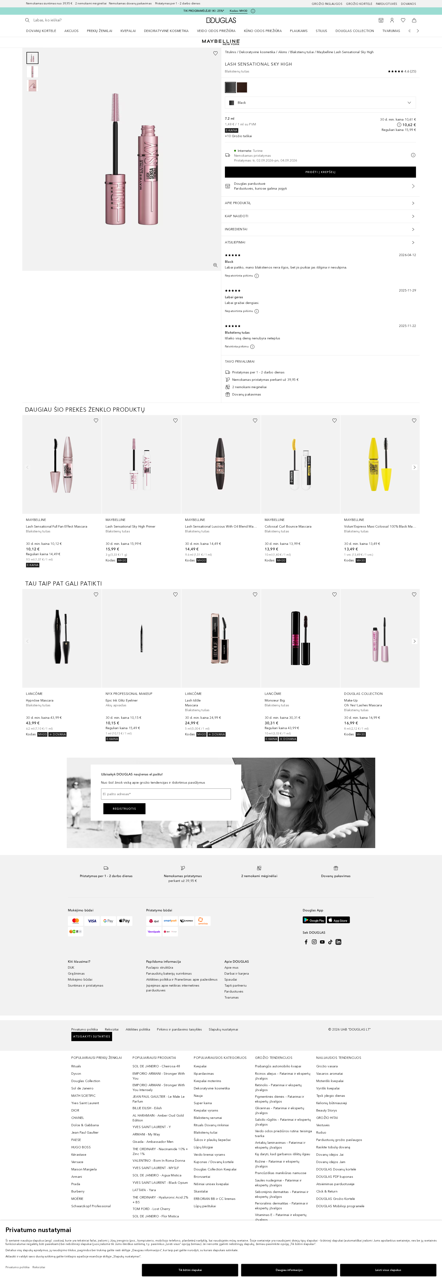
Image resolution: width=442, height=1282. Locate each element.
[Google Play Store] (314, 919)
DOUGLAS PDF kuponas (334, 1177)
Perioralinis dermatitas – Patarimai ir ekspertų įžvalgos (281, 1205)
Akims (282, 52)
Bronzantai (202, 1177)
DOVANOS (408, 4)
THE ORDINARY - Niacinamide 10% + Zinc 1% (160, 1151)
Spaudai (230, 980)
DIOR (75, 1110)
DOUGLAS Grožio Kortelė (335, 1199)
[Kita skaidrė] (414, 31)
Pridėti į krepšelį (320, 172)
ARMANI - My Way (146, 1134)
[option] (230, 87)
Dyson (76, 1074)
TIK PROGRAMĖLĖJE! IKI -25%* (203, 10)
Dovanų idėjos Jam (330, 1162)
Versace (77, 1162)
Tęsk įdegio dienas (330, 1096)
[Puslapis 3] (32, 86)
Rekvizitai (112, 1029)
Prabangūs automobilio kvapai (278, 1066)
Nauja (198, 1096)
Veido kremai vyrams (209, 1155)
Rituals (76, 1066)
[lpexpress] (186, 921)
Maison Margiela (84, 1169)
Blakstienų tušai (302, 52)
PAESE (76, 1140)
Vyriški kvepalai (328, 1088)
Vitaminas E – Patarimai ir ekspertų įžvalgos (280, 1217)
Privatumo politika (84, 1029)
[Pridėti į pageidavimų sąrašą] (215, 53)
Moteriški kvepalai (330, 1081)
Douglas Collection (355, 31)
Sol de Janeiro (82, 1088)
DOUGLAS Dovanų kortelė (336, 1169)
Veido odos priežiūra (216, 31)
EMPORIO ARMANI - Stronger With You (159, 1076)
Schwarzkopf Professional (91, 1206)
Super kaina (203, 1103)
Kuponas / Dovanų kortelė (214, 1162)
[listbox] (320, 103)
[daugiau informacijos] (399, 124)
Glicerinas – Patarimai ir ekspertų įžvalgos (279, 1110)
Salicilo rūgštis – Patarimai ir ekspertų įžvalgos (283, 1122)
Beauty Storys (326, 1110)
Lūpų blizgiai (203, 1147)
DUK (71, 968)
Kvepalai (128, 31)
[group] (32, 72)
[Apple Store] (338, 919)
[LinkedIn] (338, 941)
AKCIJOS (71, 31)
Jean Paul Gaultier (85, 1133)
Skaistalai (201, 1191)
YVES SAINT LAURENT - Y (152, 1127)
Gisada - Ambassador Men (153, 1142)
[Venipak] (154, 931)
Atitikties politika (138, 1029)
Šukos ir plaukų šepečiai (212, 1140)
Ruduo (321, 1133)
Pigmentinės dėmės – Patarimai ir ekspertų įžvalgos (279, 1099)
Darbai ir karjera (236, 974)
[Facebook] (306, 941)
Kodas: (238, 10)
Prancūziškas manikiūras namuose (280, 1173)
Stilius (321, 31)
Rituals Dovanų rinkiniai (211, 1125)
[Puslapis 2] (32, 72)
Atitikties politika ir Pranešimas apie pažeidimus (182, 980)
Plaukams (299, 31)
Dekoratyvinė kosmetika (166, 31)
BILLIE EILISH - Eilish (147, 1108)
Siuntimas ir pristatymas (85, 985)
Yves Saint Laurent (85, 1103)
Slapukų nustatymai (223, 1029)
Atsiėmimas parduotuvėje (335, 1184)
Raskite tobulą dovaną (333, 1147)
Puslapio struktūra (159, 968)
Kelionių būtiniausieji (331, 1103)
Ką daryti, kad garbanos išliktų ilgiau (282, 1154)
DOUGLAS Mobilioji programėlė (340, 1206)
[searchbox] (67, 20)
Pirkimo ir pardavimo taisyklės (179, 1029)
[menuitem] (44, 31)
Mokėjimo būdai (80, 980)
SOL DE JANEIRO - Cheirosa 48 (156, 1066)
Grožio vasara (327, 1066)
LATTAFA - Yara (144, 1190)
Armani (76, 1177)
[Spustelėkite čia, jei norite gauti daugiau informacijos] (253, 11)
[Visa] (92, 921)
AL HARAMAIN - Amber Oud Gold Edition (158, 1118)
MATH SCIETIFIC (83, 1096)
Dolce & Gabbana (85, 1125)
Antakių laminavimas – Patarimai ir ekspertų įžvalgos (280, 1145)
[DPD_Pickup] (170, 931)
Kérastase (78, 1155)
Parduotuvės (386, 4)
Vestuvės (323, 1125)
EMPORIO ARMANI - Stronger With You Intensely (159, 1087)
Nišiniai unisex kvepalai (211, 1184)
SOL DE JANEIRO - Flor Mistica (156, 1216)
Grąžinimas (76, 974)
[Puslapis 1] (32, 58)
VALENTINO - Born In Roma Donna (159, 1161)
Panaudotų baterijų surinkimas (169, 974)
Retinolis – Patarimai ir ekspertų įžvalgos (278, 1087)
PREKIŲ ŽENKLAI (99, 31)
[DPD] (154, 921)
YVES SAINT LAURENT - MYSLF (156, 1168)
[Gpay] (108, 921)
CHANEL (77, 1118)
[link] (62, 491)
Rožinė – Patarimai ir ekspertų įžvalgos (277, 1164)
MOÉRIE (77, 1199)
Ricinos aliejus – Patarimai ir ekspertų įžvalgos (282, 1076)
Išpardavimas (204, 1074)
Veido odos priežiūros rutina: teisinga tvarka (283, 1133)
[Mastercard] (75, 921)
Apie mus (231, 968)
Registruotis (124, 808)
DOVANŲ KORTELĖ (41, 31)
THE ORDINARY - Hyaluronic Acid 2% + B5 (160, 1199)
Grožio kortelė (359, 4)
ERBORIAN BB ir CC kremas (215, 1199)
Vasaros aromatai (329, 1074)
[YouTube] (322, 941)
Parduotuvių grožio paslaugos (339, 1140)
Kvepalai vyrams (206, 1110)
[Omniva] (203, 921)
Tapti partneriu (235, 985)
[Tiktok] (330, 941)
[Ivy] (75, 931)
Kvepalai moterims (207, 1081)
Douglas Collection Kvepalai (215, 1169)
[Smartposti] (170, 921)
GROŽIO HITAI (327, 1118)
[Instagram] (314, 941)
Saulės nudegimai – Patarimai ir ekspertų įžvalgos (278, 1182)
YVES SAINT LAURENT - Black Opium (160, 1183)
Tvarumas (391, 31)
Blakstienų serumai (208, 1118)
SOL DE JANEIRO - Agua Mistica (157, 1175)
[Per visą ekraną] (215, 265)
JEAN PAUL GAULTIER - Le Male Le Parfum (159, 1099)
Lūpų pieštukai (205, 1206)
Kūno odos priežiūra (263, 31)
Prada (75, 1184)
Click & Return (326, 1191)
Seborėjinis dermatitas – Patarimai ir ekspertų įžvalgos (281, 1194)
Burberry (78, 1191)
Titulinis (230, 52)
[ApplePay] (124, 921)
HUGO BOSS (81, 1147)
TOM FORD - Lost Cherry (151, 1209)
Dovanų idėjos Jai (329, 1155)
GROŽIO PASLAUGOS (327, 4)
